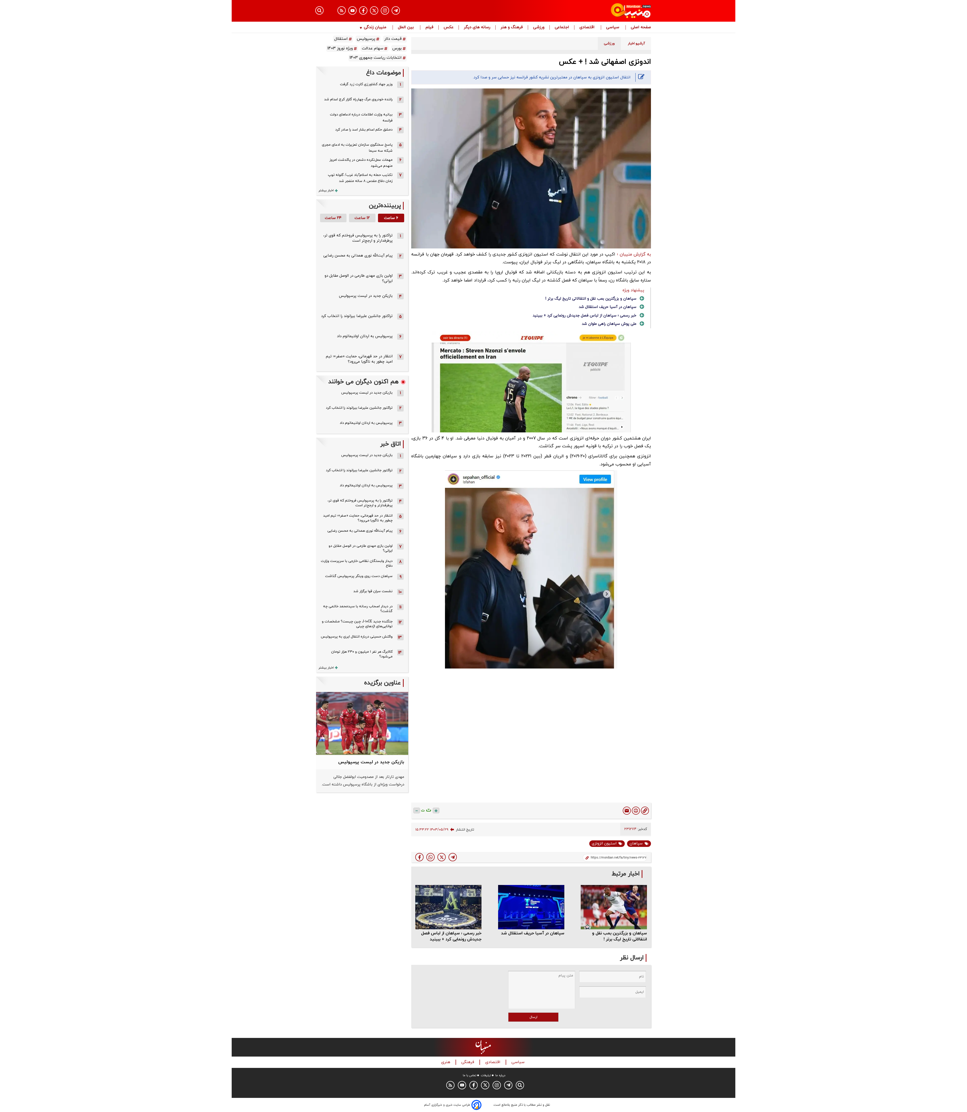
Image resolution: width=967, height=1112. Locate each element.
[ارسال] (627, 811)
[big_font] (436, 810)
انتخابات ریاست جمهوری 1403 (376, 57)
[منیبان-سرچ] (520, 1085)
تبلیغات (486, 1075)
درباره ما (500, 1075)
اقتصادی (587, 27)
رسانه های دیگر (477, 27)
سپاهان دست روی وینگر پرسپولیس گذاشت (359, 576)
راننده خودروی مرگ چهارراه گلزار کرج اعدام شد (358, 99)
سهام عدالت (372, 48)
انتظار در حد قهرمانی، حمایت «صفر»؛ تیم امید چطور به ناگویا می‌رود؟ (359, 359)
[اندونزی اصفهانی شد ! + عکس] (452, 857)
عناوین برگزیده (382, 683)
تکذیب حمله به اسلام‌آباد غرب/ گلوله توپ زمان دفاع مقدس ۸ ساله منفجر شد (360, 178)
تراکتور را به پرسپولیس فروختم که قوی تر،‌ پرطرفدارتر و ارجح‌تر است (358, 238)
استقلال (341, 39)
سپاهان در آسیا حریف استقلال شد (607, 307)
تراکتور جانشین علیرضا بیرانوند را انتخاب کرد (357, 316)
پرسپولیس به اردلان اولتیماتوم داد (365, 336)
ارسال (533, 1017)
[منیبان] (600, 11)
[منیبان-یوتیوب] (352, 10)
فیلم (429, 27)
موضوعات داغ (383, 73)
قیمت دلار (393, 39)
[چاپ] (636, 811)
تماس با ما (469, 1075)
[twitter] (441, 857)
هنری (446, 1062)
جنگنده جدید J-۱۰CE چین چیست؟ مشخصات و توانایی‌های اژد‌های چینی (357, 624)
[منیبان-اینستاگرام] (385, 10)
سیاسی (613, 27)
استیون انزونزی (604, 843)
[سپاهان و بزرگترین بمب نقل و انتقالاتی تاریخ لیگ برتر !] (614, 907)
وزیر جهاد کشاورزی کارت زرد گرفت (366, 84)
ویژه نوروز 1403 (340, 48)
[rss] (341, 10)
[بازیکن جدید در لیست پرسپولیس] (362, 723)
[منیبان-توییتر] (374, 10)
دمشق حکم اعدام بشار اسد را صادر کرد (364, 129)
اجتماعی (562, 27)
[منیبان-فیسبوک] (363, 10)
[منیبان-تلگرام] (396, 10)
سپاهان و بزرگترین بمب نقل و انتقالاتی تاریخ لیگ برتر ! (590, 298)
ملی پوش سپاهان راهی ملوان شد (609, 324)
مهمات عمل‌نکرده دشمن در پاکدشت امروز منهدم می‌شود (361, 162)
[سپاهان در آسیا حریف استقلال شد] (531, 907)
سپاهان (636, 843)
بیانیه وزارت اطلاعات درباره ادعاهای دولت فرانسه (361, 117)
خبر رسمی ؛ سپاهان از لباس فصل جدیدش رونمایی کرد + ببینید (584, 315)
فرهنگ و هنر (512, 27)
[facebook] (419, 857)
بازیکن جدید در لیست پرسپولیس (366, 296)
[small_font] (416, 810)
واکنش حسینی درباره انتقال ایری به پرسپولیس (357, 636)
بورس (397, 48)
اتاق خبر (390, 444)
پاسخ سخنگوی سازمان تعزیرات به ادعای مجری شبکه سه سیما (357, 147)
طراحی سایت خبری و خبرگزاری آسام (447, 1105)
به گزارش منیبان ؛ (634, 254)
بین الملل (406, 27)
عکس (449, 27)
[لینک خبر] (645, 811)
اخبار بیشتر (326, 190)
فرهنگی (468, 1062)
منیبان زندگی (375, 27)
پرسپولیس (366, 39)
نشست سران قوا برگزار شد (373, 591)
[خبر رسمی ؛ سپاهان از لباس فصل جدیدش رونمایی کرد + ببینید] (448, 907)
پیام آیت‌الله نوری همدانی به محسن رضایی (358, 255)
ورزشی (538, 27)
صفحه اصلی (641, 27)
